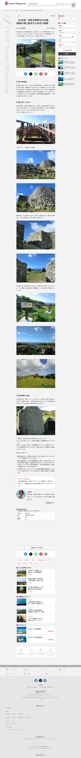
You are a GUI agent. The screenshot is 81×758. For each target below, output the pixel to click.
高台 (36, 563)
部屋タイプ (61, 44)
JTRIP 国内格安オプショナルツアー (45, 748)
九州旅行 (14, 717)
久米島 (20, 560)
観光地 (25, 563)
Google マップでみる (37, 547)
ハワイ (44, 694)
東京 (35, 694)
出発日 (60, 35)
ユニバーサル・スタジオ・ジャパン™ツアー (14, 729)
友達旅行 (27, 560)
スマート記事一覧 (13, 669)
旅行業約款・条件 (50, 687)
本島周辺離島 (41, 560)
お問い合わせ (43, 697)
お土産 (63, 669)
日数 (60, 40)
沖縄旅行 (7, 711)
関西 (37, 694)
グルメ (46, 669)
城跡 (33, 560)
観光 (28, 669)
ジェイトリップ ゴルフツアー (42, 738)
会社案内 (28, 687)
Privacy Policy (37, 697)
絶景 (19, 563)
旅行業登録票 (43, 687)
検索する (67, 53)
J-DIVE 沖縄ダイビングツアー (30, 738)
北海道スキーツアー (52, 738)
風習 (31, 563)
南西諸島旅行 (20, 717)
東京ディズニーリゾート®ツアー (12, 723)
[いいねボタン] (79, 752)
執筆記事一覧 (49, 503)
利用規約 (32, 697)
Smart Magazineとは (26, 697)
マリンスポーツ (12, 673)
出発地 (60, 25)
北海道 (40, 694)
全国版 (29, 694)
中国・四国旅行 (28, 717)
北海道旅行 (8, 717)
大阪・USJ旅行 (9, 727)
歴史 (49, 560)
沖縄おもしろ (48, 673)
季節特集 (29, 673)
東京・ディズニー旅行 (10, 721)
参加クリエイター (50, 697)
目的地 (60, 30)
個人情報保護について (36, 687)
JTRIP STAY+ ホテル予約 (33, 748)
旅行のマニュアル (49, 694)
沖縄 (32, 694)
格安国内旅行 (8, 707)
